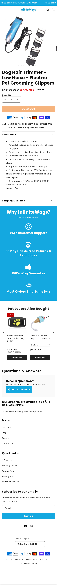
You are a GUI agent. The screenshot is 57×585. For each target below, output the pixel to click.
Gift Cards (7, 460)
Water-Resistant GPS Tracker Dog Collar (16, 338)
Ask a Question (20, 389)
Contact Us (7, 443)
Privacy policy (45, 559)
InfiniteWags (18, 559)
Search (5, 438)
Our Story (6, 427)
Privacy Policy (9, 476)
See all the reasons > (28, 217)
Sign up (28, 516)
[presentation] (4, 332)
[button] (3, 10)
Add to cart (17, 357)
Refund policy (32, 559)
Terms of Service (10, 481)
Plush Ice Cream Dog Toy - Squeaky (40, 337)
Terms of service (30, 563)
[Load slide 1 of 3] (19, 65)
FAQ (4, 432)
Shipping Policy (9, 465)
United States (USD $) (27, 544)
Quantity (6, 95)
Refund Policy (9, 471)
